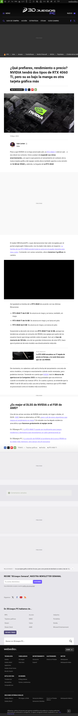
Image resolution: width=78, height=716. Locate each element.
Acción (24, 21)
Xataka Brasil (8, 701)
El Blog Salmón (23, 679)
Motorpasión (64, 659)
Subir (68, 649)
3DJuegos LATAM (24, 698)
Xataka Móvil (8, 662)
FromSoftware (30, 54)
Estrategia (33, 21)
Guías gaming (53, 21)
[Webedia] (10, 649)
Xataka (7, 659)
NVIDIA (52, 54)
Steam (43, 21)
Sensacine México (38, 698)
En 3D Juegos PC (41, 351)
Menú (8, 13)
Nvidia (43, 447)
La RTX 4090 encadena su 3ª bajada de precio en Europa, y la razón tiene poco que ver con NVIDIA (50, 357)
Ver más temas (10, 632)
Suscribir (37, 581)
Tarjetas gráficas (31, 447)
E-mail (35, 89)
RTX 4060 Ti (51, 152)
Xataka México (9, 698)
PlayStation (60, 54)
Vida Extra (21, 662)
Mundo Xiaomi (9, 671)
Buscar (71, 641)
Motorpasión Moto (66, 662)
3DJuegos (21, 659)
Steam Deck (9, 627)
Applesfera (8, 665)
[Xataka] (1, 1)
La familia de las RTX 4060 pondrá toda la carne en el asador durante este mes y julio (37, 249)
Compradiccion (9, 685)
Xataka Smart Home (10, 668)
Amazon (20, 54)
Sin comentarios (18, 89)
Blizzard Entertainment (61, 627)
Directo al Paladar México (52, 699)
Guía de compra (12, 21)
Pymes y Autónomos (24, 682)
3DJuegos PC (39, 10)
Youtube (21, 597)
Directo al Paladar (52, 659)
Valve (13, 54)
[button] (22, 143)
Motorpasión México (66, 698)
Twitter (74, 21)
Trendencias (8, 679)
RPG (7, 54)
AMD (17, 417)
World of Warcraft (42, 54)
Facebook (70, 21)
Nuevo (69, 13)
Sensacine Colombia (38, 701)
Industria (56, 615)
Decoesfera (8, 682)
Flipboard (32, 89)
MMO (31, 619)
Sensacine (36, 659)
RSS (25, 597)
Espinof (35, 662)
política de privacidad (29, 586)
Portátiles (56, 619)
